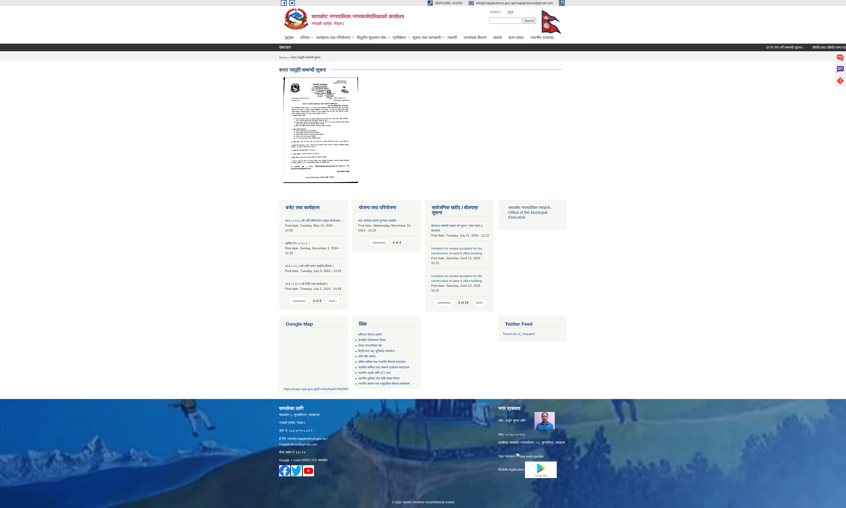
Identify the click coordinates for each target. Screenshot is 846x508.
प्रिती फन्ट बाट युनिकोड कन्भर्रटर (376, 351)
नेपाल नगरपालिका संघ (370, 345)
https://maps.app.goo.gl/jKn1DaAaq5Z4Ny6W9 (316, 389)
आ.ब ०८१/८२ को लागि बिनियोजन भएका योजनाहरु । (314, 220)
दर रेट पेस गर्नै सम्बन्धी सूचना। (768, 47)
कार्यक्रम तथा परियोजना (333, 37)
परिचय (305, 37)
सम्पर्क (497, 37)
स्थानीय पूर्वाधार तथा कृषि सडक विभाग (379, 378)
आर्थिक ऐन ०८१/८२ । (297, 243)
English (494, 11)
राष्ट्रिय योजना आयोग (370, 334)
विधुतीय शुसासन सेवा (371, 37)
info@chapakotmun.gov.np (307, 438)
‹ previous (298, 301)
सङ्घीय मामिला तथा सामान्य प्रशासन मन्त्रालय (383, 367)
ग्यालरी (452, 37)
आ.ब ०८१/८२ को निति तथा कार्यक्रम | (306, 284)
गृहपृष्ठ (289, 37)
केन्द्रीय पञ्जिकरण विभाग (372, 340)
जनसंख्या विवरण (475, 37)
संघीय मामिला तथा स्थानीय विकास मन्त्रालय (382, 362)
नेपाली (510, 11)
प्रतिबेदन (399, 37)
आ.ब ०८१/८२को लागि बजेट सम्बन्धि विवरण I (309, 266)
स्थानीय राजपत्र (542, 37)
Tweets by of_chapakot (519, 334)
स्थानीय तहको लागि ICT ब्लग (374, 373)
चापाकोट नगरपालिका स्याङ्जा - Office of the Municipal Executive (530, 212)
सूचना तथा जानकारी (426, 37)
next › (333, 301)
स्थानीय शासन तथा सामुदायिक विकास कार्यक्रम (384, 383)
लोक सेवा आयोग (367, 356)
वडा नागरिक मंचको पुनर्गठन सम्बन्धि (377, 220)
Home (283, 57)
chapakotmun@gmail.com (298, 444)
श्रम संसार (516, 37)
